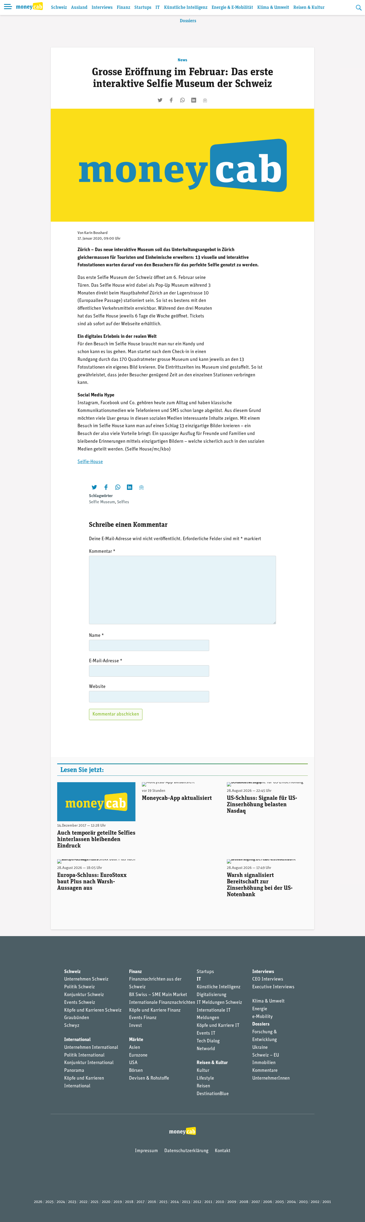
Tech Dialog (208, 1041)
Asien (134, 1047)
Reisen (203, 1086)
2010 (220, 1202)
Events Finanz (143, 1018)
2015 (163, 1202)
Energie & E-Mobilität (232, 7)
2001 (327, 1202)
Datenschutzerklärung (186, 1151)
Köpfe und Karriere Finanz (155, 1010)
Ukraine (260, 1047)
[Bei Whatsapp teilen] (182, 100)
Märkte (136, 1040)
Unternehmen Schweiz (86, 979)
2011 (208, 1202)
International (77, 1040)
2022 (83, 1202)
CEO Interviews (267, 979)
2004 (291, 1202)
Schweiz (59, 7)
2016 (152, 1202)
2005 (279, 1202)
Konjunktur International (89, 1063)
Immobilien (263, 1063)
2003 (303, 1202)
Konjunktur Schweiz (84, 995)
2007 (255, 1202)
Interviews (102, 7)
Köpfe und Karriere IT (218, 1025)
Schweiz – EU (265, 1055)
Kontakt (222, 1151)
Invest (135, 1025)
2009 (231, 1202)
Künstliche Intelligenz (185, 7)
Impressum (146, 1151)
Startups (142, 7)
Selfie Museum (102, 502)
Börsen (136, 1070)
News (182, 60)
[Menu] (8, 7)
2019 (118, 1202)
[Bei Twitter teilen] (160, 100)
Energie (259, 1009)
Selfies (123, 502)
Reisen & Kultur (309, 7)
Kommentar (102, 551)
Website (97, 686)
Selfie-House (90, 462)
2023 (72, 1202)
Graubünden (76, 1018)
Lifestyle (205, 1078)
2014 (174, 1202)
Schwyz (71, 1025)
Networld (206, 1049)
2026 (38, 1202)
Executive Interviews (273, 987)
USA (133, 1063)
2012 (197, 1202)
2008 (243, 1202)
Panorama (74, 1070)
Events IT (206, 1033)
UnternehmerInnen (271, 1078)
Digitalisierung (211, 995)
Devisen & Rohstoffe (149, 1078)
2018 (129, 1202)
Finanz (123, 7)
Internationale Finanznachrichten (162, 1002)
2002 (315, 1202)
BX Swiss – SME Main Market (158, 995)
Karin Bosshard (96, 233)
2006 (267, 1202)
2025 (49, 1202)
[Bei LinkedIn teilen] (194, 100)
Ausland (79, 7)
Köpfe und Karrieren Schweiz (93, 1010)
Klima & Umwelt (273, 7)
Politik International (84, 1055)
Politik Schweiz (79, 987)
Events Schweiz (79, 1002)
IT (158, 7)
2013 (186, 1202)
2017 (141, 1202)
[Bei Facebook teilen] (171, 100)
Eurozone (138, 1055)
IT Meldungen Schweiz (219, 1002)
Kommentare (265, 1070)
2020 (106, 1202)
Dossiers (188, 21)
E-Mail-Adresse (105, 661)
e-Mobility (262, 1017)
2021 (95, 1202)
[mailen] (205, 100)
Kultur (203, 1070)
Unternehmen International (91, 1047)
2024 (61, 1202)
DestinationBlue (213, 1094)
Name (96, 635)
